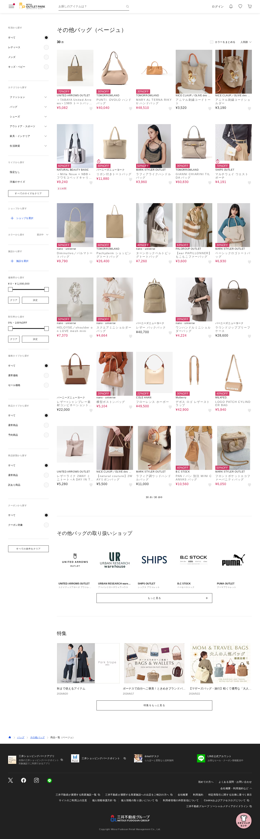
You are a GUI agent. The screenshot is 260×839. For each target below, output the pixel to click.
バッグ (20, 737)
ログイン (218, 6)
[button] (28, 37)
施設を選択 (22, 261)
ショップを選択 (24, 218)
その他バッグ (37, 737)
